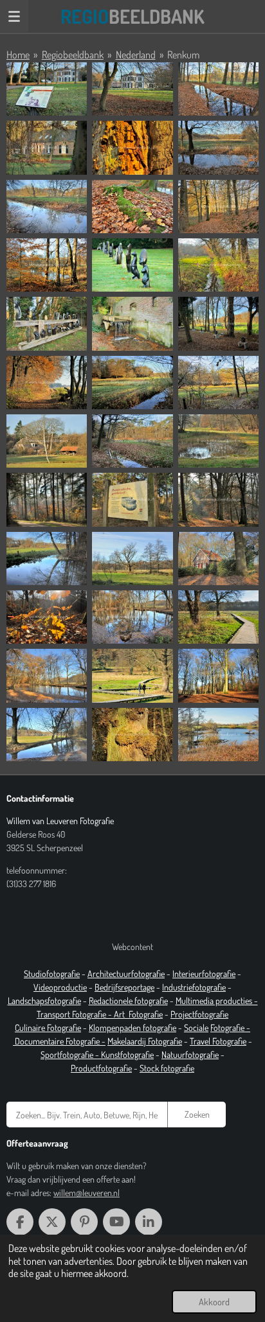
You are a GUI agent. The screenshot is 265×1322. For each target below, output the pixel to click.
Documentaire (40, 1041)
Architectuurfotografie (126, 973)
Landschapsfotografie (44, 1000)
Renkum (183, 54)
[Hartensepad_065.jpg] (218, 675)
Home (18, 54)
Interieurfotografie (203, 973)
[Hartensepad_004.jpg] (132, 89)
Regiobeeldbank (73, 54)
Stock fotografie (167, 1067)
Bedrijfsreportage (124, 987)
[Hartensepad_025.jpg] (218, 323)
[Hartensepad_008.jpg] (132, 147)
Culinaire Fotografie (48, 1027)
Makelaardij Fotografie (144, 1041)
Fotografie (146, 1014)
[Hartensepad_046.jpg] (218, 558)
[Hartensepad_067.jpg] (46, 734)
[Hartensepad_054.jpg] (132, 617)
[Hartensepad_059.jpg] (46, 675)
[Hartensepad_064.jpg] (132, 675)
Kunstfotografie (127, 1054)
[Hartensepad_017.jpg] (218, 206)
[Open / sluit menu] (14, 16)
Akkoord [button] (214, 1301)
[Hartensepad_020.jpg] (218, 265)
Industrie (177, 987)
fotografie (209, 987)
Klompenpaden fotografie (132, 1027)
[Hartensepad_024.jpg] (132, 323)
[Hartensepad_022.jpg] (46, 323)
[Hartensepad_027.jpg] (46, 382)
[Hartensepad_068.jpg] (132, 734)
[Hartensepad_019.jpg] (132, 265)
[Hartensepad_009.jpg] (218, 147)
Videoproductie (60, 987)
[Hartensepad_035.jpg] (132, 441)
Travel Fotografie (218, 1041)
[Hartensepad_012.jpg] (132, 206)
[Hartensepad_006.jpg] (46, 147)
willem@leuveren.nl (86, 1192)
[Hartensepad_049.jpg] (46, 617)
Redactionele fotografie (128, 1000)
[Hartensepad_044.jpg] (132, 558)
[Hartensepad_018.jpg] (46, 265)
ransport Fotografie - (77, 1014)
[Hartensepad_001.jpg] (46, 89)
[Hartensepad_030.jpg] (132, 382)
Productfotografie (101, 1067)
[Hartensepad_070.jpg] (218, 734)
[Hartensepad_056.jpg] (218, 617)
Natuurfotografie (190, 1054)
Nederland (136, 54)
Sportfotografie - (71, 1054)
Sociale (196, 1027)
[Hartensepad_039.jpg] (46, 499)
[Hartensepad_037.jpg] (218, 441)
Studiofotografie (52, 973)
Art (121, 1014)
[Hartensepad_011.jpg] (46, 206)
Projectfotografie (199, 1014)
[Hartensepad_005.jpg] (218, 89)
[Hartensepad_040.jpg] (132, 499)
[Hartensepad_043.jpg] (46, 558)
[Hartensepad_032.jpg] (218, 382)
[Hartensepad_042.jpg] (218, 499)
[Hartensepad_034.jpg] (46, 441)
